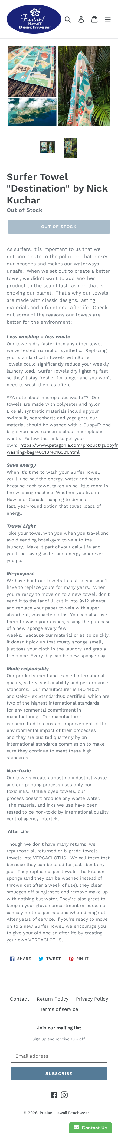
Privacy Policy (92, 999)
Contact (19, 999)
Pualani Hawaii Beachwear (64, 1113)
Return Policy (52, 999)
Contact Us (93, 1127)
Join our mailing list (59, 1028)
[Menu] (107, 19)
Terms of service (59, 1009)
